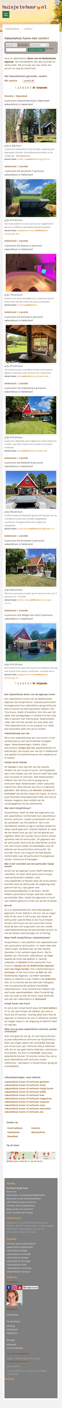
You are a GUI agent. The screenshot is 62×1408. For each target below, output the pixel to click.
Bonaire (37, 790)
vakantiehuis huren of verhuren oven (24, 1105)
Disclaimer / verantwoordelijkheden (26, 1195)
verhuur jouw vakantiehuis (21, 1243)
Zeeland (22, 962)
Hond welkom (14, 1128)
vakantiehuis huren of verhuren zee (23, 1111)
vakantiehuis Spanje (17, 1257)
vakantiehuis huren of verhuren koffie (25, 1091)
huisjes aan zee (26, 747)
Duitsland (40, 999)
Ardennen (50, 978)
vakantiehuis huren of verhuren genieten (26, 1081)
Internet (35, 1128)
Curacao (47, 790)
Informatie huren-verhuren (21, 1202)
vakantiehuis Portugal (19, 1261)
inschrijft (35, 1052)
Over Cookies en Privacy (20, 1212)
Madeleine (12, 1309)
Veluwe (12, 766)
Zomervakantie (15, 1347)
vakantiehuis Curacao (18, 1271)
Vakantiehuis (12, 28)
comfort (28, 28)
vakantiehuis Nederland (20, 1247)
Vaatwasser (13, 1132)
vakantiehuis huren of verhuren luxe (24, 1095)
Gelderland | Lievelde (16, 166)
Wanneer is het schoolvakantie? (24, 1198)
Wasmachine (38, 1132)
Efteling (11, 1325)
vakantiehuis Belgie (17, 1250)
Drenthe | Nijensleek (15, 96)
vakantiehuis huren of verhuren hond (24, 1085)
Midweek (11, 1344)
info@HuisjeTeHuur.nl (17, 1361)
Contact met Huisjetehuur (21, 1205)
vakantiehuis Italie (17, 1264)
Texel (50, 955)
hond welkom (49, 1007)
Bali (41, 972)
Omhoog (9, 1378)
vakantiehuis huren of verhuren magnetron (28, 1098)
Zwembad (12, 1136)
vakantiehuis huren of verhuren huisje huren (28, 1088)
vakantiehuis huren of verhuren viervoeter (27, 1108)
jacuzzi (46, 909)
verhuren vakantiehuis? (18, 1353)
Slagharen (12, 1332)
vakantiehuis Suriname (19, 1268)
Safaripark (12, 1329)
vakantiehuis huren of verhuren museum (26, 1101)
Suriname (9, 793)
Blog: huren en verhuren (20, 1209)
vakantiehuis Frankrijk (19, 1254)
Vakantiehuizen (5, 14)
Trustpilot (12, 1281)
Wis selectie (10, 80)
